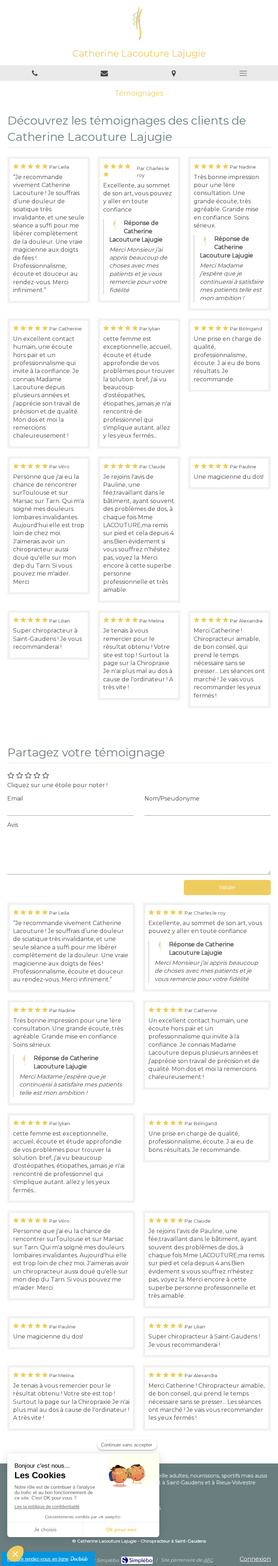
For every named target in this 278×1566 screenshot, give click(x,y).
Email (15, 798)
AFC (208, 1560)
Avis (12, 824)
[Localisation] (173, 73)
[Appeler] (35, 73)
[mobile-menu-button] (243, 73)
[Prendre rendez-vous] (104, 73)
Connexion (255, 1559)
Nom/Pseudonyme (171, 798)
